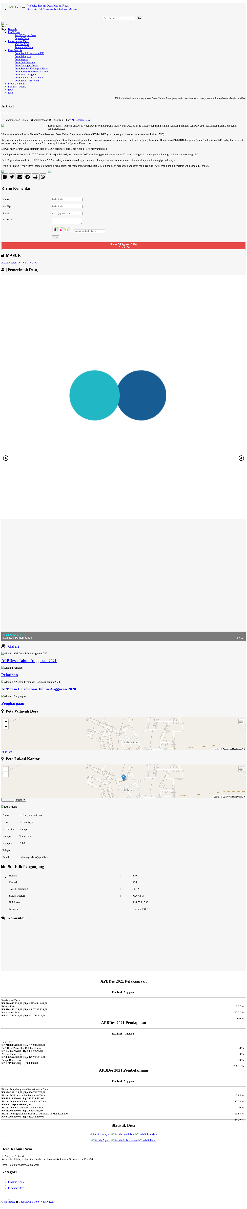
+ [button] (6, 721)
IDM (10, 89)
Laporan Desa (82, 120)
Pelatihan (9, 675)
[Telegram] (27, 177)
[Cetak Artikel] (35, 177)
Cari (140, 18)
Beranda (12, 29)
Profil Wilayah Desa (25, 35)
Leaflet (216, 749)
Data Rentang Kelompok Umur (31, 68)
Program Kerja (16, 1182)
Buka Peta (6, 751)
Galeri (12, 646)
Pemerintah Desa (24, 47)
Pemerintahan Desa (18, 41)
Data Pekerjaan (23, 56)
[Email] (19, 177)
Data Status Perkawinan (27, 80)
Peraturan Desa (16, 1188)
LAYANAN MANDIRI (24, 262)
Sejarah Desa (22, 38)
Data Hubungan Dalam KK (29, 77)
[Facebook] (4, 177)
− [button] (6, 726)
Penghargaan (12, 703)
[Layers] (241, 721)
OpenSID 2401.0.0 (28, 1201)
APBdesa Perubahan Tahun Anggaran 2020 (38, 689)
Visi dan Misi (22, 44)
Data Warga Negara (25, 74)
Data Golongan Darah (26, 65)
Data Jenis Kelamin (25, 62)
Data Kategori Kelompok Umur (32, 71)
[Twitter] (12, 177)
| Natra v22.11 (46, 1201)
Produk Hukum (16, 83)
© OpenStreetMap (228, 749)
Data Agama (21, 59)
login (10, 92)
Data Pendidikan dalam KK (29, 53)
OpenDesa (9, 1201)
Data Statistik (15, 50)
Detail (19, 800)
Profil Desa (14, 32)
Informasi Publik (17, 86)
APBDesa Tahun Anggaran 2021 (29, 660)
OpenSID (241, 749)
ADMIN (6, 262)
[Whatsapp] (42, 177)
